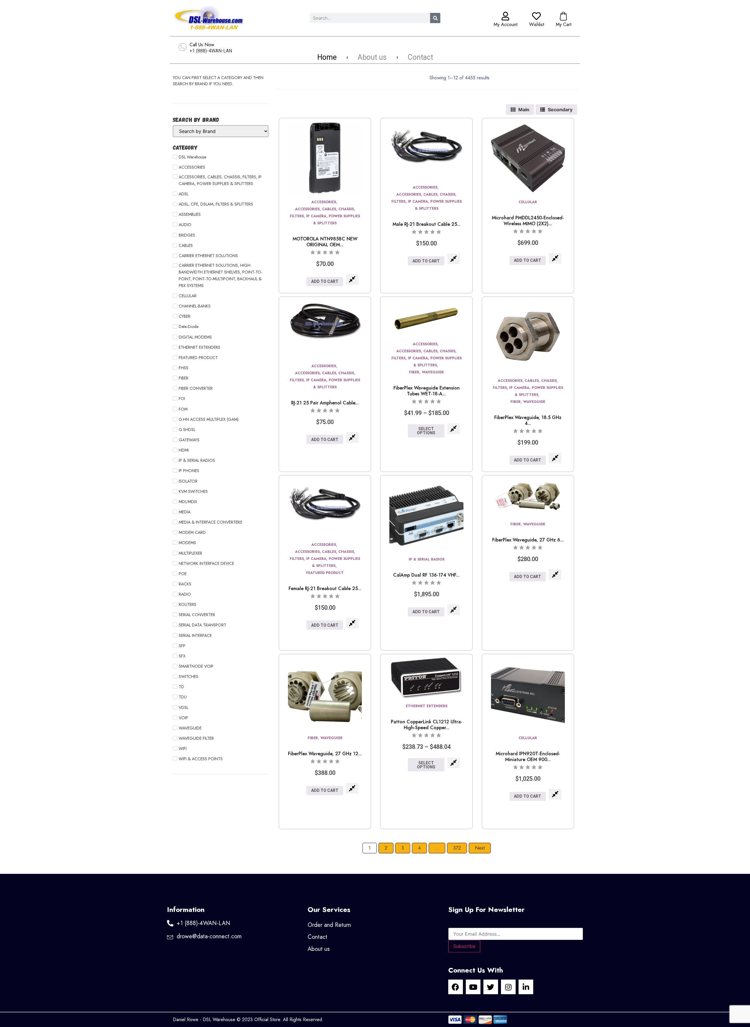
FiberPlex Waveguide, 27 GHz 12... (325, 753)
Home (327, 57)
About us (372, 57)
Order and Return (329, 925)
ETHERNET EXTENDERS (426, 706)
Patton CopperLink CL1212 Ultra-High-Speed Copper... (426, 724)
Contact (420, 57)
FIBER (414, 372)
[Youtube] (473, 987)
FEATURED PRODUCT (325, 572)
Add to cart (324, 281)
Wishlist (536, 24)
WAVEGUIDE (433, 372)
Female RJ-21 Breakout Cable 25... (325, 588)
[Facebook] (455, 987)
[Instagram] (508, 987)
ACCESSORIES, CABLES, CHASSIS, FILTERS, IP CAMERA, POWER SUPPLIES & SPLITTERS (325, 216)
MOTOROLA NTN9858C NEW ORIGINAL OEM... (325, 241)
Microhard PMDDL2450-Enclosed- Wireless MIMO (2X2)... (528, 220)
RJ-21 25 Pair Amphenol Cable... (325, 402)
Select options (426, 430)
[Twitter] (490, 987)
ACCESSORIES (323, 202)
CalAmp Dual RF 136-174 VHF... (426, 575)
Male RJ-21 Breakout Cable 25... (427, 224)
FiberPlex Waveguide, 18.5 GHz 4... (527, 420)
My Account (505, 24)
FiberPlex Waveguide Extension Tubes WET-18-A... (426, 391)
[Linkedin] (526, 987)
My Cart (563, 24)
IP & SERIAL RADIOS (426, 559)
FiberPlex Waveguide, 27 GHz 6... (528, 539)
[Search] (435, 18)
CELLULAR (528, 202)
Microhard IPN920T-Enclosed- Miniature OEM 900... (528, 756)
